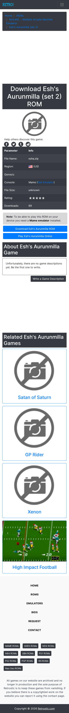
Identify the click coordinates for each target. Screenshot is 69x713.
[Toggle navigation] (61, 4)
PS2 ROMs (10, 661)
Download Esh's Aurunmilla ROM (35, 228)
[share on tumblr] (20, 143)
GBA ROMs (28, 653)
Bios (34, 612)
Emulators (34, 603)
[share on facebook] (6, 143)
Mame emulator (39, 220)
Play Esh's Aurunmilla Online (35, 236)
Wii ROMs (43, 661)
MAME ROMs (12, 646)
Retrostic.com (46, 708)
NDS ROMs (48, 646)
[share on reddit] (27, 143)
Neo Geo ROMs (13, 668)
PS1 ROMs (44, 653)
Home (34, 585)
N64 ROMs (11, 653)
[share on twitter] (13, 143)
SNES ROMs (30, 646)
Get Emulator (46, 182)
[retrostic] (8, 4)
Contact (34, 630)
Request (34, 621)
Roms (35, 594)
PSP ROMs (27, 661)
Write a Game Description (48, 278)
